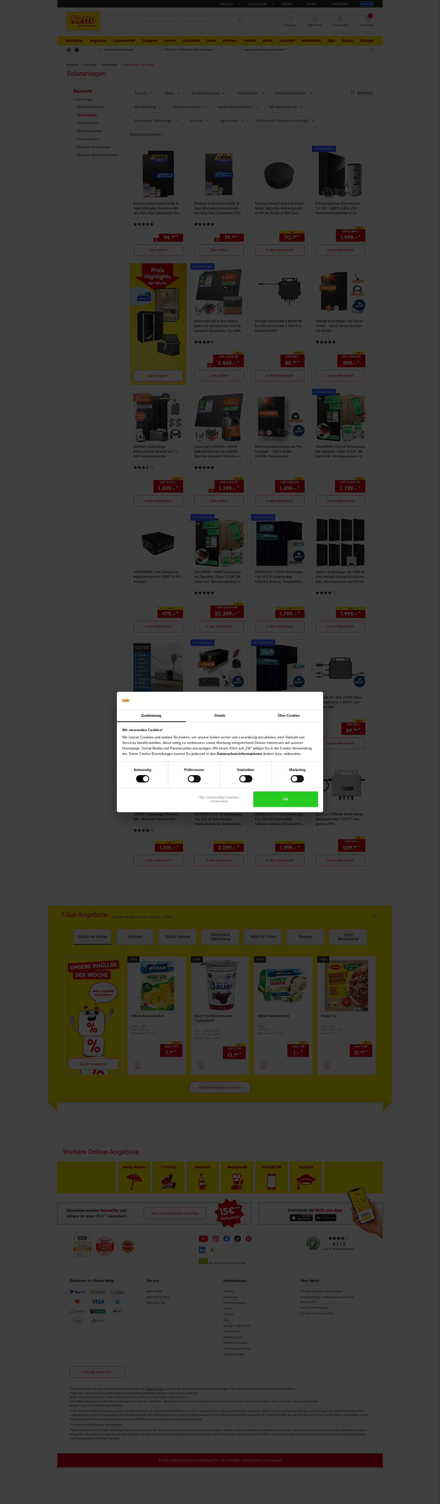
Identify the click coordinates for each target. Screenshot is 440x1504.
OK (285, 799)
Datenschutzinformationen (239, 754)
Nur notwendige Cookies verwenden (219, 799)
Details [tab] (220, 715)
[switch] (194, 778)
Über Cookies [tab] (289, 715)
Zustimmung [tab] (151, 715)
